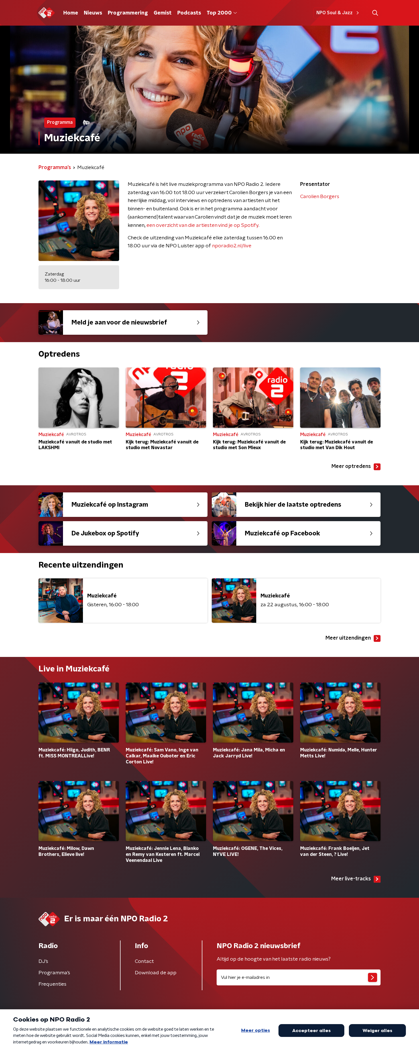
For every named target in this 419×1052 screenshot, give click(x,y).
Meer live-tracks (351, 879)
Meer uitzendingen (348, 638)
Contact (144, 961)
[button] (375, 13)
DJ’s (43, 961)
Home (70, 13)
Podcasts (189, 13)
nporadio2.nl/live (231, 245)
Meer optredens (351, 466)
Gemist (163, 13)
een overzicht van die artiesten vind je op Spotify (203, 225)
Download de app (155, 972)
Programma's (54, 972)
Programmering (128, 13)
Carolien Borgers (319, 196)
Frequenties (52, 984)
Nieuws (93, 13)
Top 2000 (219, 13)
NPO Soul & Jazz (334, 13)
